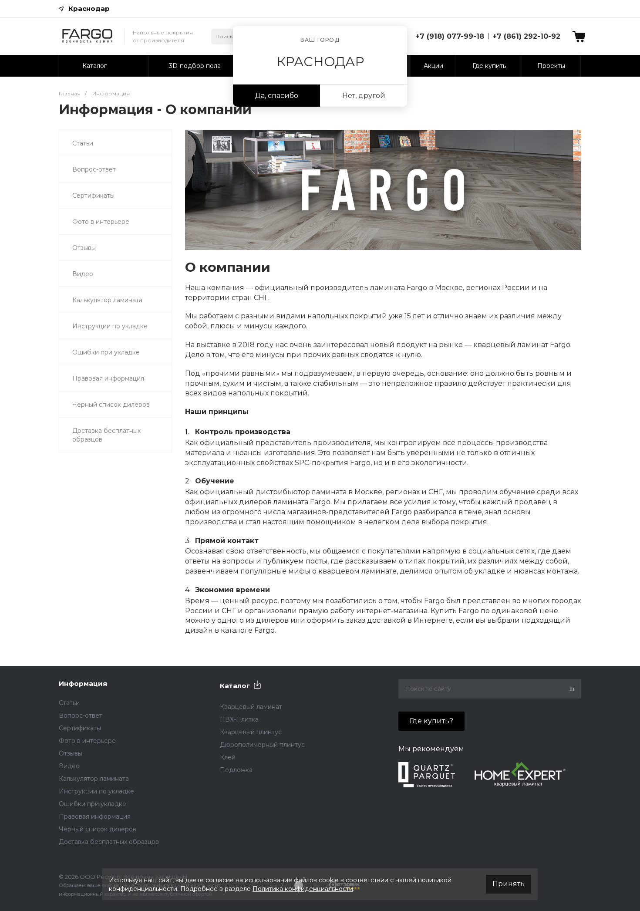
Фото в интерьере (100, 222)
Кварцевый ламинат (251, 707)
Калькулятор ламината (107, 300)
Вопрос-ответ (94, 169)
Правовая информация (108, 378)
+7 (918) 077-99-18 (449, 36)
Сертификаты (93, 195)
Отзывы (84, 248)
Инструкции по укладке (110, 326)
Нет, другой (363, 95)
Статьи (82, 143)
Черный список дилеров (111, 404)
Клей (228, 757)
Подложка (236, 770)
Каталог (235, 686)
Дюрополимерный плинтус (262, 745)
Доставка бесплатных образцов (106, 435)
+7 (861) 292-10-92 (526, 36)
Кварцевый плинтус (251, 732)
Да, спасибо (276, 95)
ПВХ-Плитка (239, 719)
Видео (82, 274)
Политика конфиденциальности (303, 889)
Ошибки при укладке (106, 352)
